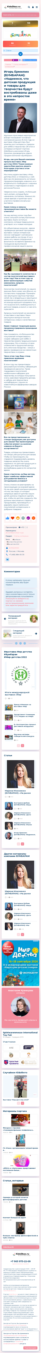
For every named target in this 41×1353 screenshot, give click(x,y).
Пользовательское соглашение (14, 1325)
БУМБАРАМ (9, 66)
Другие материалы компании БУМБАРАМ (17, 855)
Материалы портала (15, 1111)
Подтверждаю (30, 1348)
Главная (8, 64)
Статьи (8, 51)
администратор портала (20, 1264)
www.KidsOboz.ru (9, 1290)
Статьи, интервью (19, 64)
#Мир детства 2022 (13, 544)
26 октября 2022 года (15, 533)
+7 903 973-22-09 (21, 1261)
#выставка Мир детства (14, 542)
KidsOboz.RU (8, 1247)
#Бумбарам (16, 539)
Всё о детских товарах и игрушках (14, 8)
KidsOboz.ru (13, 1294)
